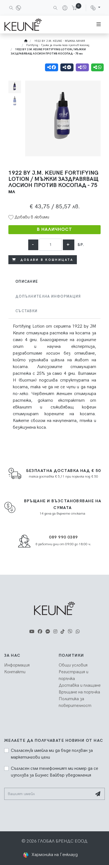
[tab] (54, 281)
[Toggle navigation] (99, 24)
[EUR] (95, 7)
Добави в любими (31, 217)
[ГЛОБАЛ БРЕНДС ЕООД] (23, 25)
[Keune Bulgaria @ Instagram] (55, 632)
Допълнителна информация (48, 296)
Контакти (14, 672)
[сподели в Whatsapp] (97, 67)
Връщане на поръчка (79, 692)
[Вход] (62, 7)
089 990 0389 (63, 537)
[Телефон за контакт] (18, 7)
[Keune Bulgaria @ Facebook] (40, 632)
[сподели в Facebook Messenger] (67, 67)
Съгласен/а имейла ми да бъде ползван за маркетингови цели (52, 754)
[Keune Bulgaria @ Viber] (70, 632)
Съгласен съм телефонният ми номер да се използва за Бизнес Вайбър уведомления (54, 772)
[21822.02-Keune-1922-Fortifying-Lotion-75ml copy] (63, 118)
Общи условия (73, 665)
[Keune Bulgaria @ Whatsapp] (78, 632)
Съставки (26, 311)
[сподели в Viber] (82, 67)
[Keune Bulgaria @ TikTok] (63, 632)
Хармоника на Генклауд (55, 854)
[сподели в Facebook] (51, 67)
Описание (26, 281)
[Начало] (25, 41)
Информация (17, 665)
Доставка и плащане (80, 685)
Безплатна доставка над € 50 (63, 470)
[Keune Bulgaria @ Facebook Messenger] (48, 632)
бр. (81, 244)
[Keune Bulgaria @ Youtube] (31, 632)
